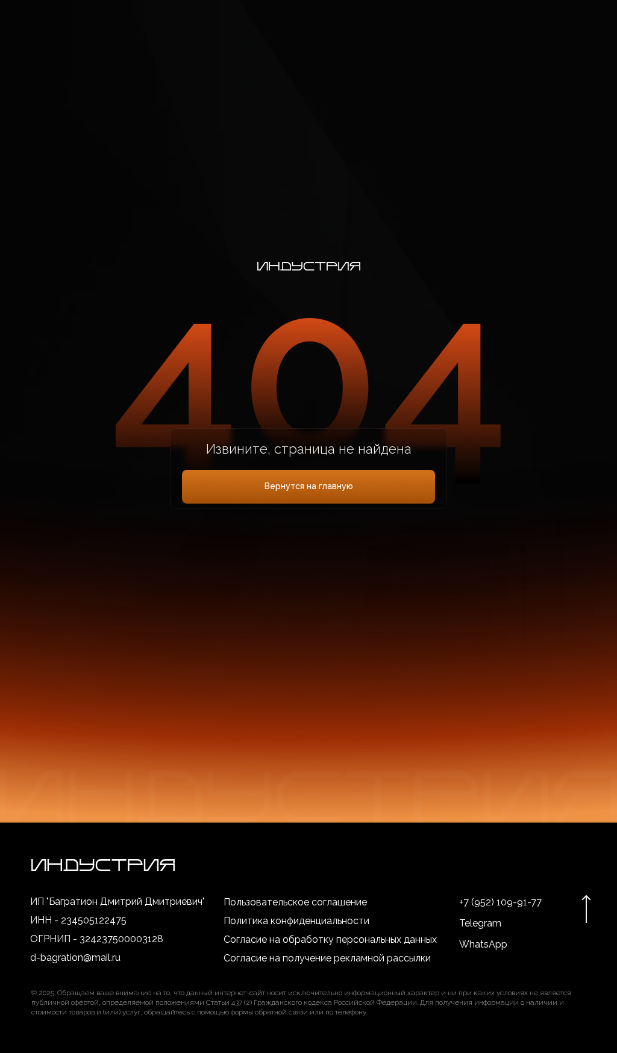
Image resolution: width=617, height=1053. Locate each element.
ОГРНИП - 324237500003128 (96, 939)
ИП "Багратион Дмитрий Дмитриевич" (117, 901)
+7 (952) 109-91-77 (500, 902)
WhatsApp (483, 944)
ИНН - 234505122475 (78, 920)
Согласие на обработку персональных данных (330, 939)
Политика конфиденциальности (296, 920)
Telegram (480, 923)
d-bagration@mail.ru (75, 957)
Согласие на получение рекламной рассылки (327, 958)
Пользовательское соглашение (295, 902)
